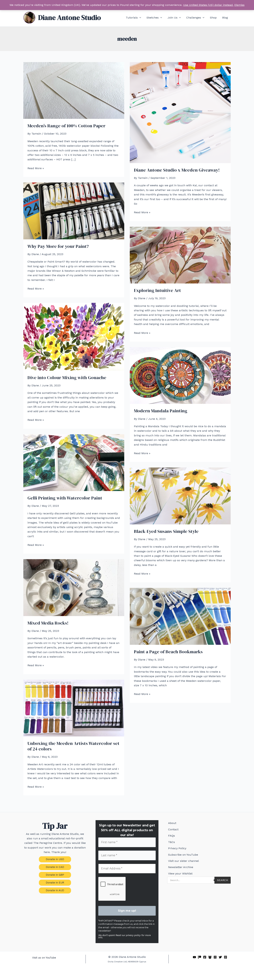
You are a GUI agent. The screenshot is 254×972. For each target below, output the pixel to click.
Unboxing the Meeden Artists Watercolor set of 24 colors (73, 746)
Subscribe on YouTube (183, 854)
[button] (139, 18)
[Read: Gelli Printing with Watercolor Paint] (73, 462)
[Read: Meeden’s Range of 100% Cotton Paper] (73, 90)
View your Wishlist (180, 873)
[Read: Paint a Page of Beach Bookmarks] (180, 616)
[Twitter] (220, 957)
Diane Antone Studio (69, 17)
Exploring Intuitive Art (157, 290)
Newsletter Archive (180, 867)
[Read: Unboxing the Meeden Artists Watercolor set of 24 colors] (73, 707)
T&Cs (171, 842)
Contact (173, 829)
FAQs (171, 835)
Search (222, 880)
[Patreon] (199, 957)
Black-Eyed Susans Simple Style (166, 531)
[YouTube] (194, 957)
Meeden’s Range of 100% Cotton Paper (66, 126)
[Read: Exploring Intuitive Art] (180, 254)
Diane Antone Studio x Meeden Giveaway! (177, 170)
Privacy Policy (177, 848)
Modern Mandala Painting (160, 411)
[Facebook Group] (209, 957)
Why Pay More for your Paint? (58, 246)
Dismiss (239, 5)
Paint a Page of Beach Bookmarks (168, 652)
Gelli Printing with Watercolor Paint (64, 498)
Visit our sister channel (183, 861)
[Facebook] (204, 957)
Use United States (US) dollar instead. (208, 5)
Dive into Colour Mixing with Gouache (66, 377)
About (172, 823)
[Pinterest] (225, 957)
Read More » (35, 168)
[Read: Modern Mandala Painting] (180, 375)
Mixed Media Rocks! (47, 623)
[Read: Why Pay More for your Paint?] (73, 210)
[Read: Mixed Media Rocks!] (73, 587)
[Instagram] (215, 957)
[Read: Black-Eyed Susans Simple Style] (180, 495)
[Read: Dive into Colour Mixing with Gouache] (73, 336)
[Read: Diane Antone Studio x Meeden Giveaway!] (180, 112)
